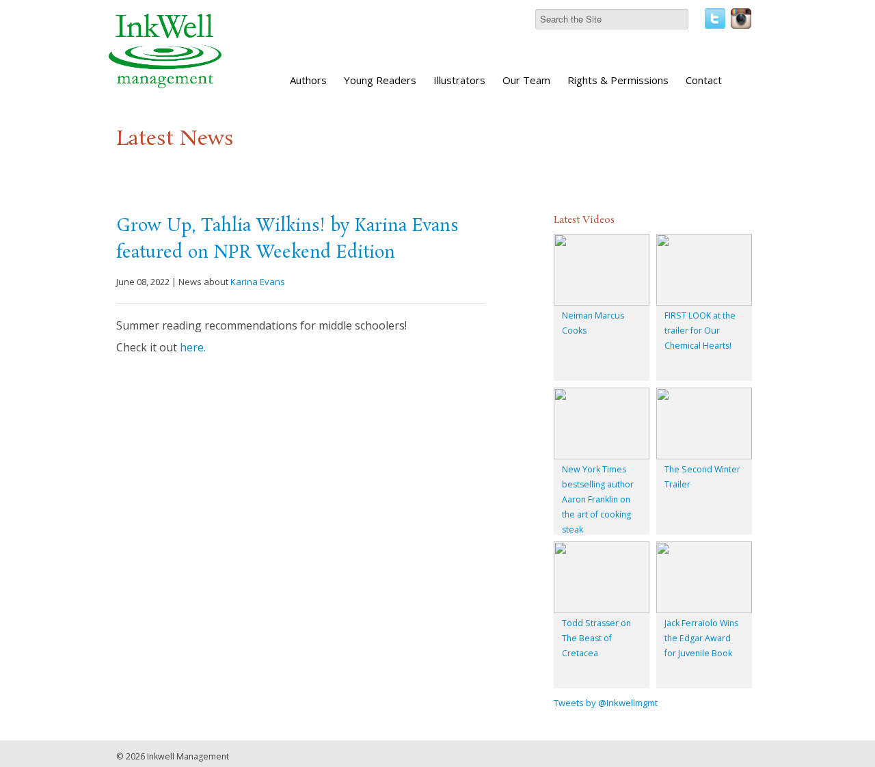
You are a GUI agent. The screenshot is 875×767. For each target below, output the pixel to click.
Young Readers (380, 80)
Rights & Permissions (618, 80)
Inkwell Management (188, 756)
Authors (308, 80)
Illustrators (459, 80)
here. (193, 347)
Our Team (526, 80)
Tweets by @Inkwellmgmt (606, 703)
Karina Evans (257, 281)
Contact (704, 80)
